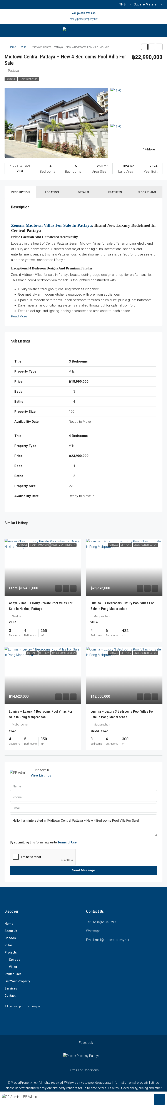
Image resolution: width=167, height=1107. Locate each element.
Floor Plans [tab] (146, 192)
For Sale (10, 79)
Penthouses (13, 974)
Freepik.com (38, 1006)
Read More (19, 316)
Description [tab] (20, 192)
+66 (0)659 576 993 (83, 13)
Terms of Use (67, 842)
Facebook (85, 1042)
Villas (9, 945)
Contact (10, 995)
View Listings (41, 775)
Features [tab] (115, 192)
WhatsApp (93, 931)
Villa (24, 47)
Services (11, 988)
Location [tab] (52, 192)
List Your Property (17, 981)
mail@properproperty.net (84, 18)
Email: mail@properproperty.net (107, 940)
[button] (144, 47)
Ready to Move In (28, 79)
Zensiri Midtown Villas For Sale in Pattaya (51, 225)
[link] (43, 567)
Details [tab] (83, 192)
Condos (10, 938)
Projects (11, 952)
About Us (11, 931)
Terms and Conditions (83, 1070)
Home (12, 47)
